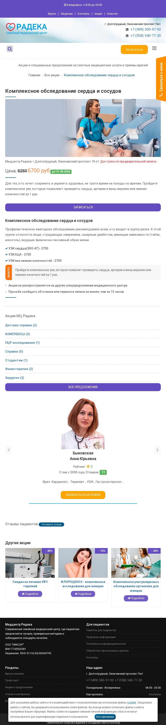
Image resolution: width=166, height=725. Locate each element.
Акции (98, 13)
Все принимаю (105, 716)
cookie (131, 702)
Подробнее (31, 593)
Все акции (52, 75)
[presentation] (8, 449)
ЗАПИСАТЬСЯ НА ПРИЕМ (83, 495)
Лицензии (67, 13)
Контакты (83, 13)
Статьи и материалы (17, 694)
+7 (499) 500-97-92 (145, 29)
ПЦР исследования (22, 343)
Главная (34, 75)
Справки (14, 351)
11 (103, 472)
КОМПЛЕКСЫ (17, 334)
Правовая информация (101, 637)
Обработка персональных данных (107, 650)
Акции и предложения (19, 687)
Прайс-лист (12, 680)
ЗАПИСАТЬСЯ (83, 207)
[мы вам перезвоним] (161, 79)
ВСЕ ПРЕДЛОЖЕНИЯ (83, 387)
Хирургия (14, 378)
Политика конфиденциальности (106, 643)
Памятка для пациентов (101, 630)
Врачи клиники (14, 673)
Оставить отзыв (51, 524)
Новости (112, 13)
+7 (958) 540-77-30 (145, 35)
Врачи (52, 13)
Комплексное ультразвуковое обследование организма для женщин (136, 586)
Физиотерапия (19, 369)
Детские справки (21, 325)
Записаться (134, 49)
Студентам (16, 360)
